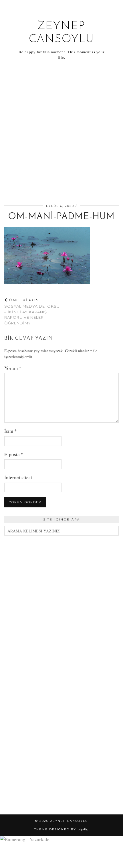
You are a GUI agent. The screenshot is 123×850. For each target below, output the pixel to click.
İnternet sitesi (18, 477)
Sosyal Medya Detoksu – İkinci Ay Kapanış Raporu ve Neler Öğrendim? (32, 311)
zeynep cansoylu (69, 821)
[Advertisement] (61, 133)
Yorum (12, 368)
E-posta (13, 454)
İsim (10, 431)
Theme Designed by (61, 829)
